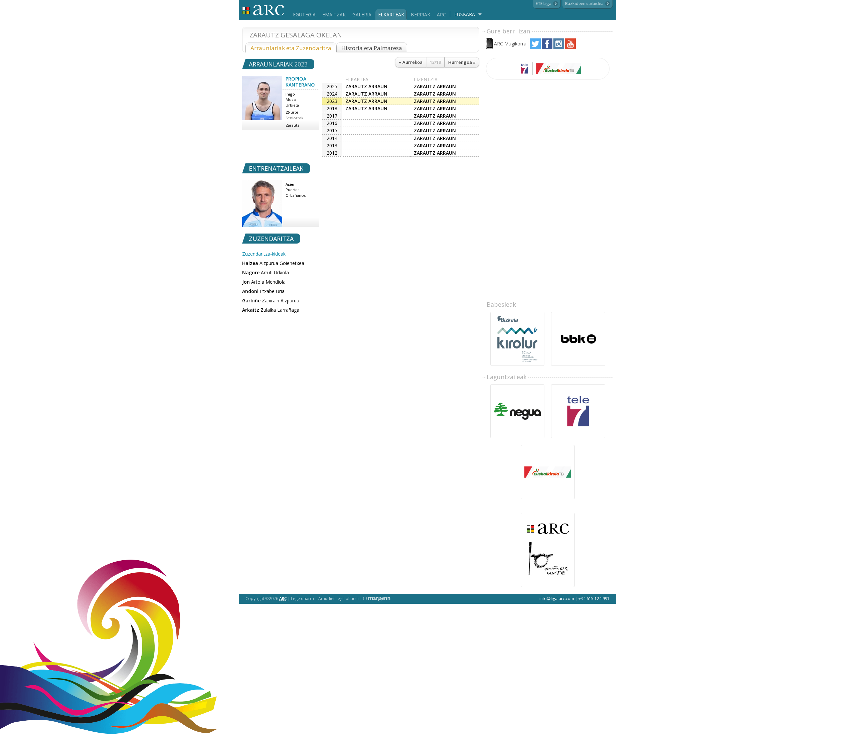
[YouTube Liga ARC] (570, 47)
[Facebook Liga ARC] (547, 47)
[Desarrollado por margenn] (376, 598)
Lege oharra (302, 598)
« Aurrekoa (410, 62)
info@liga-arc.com (556, 598)
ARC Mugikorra (510, 43)
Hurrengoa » (462, 62)
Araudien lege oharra (338, 598)
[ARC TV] (548, 69)
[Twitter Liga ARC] (535, 47)
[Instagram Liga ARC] (558, 47)
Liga (263, 10)
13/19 (435, 62)
